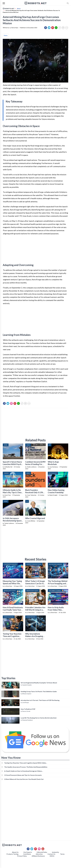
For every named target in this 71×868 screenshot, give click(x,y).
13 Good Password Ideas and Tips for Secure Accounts (23, 775)
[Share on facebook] (45, 27)
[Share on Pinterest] (52, 27)
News (5, 35)
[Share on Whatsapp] (56, 27)
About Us (15, 852)
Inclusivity (55, 852)
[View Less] (66, 27)
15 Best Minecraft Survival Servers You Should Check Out (24, 779)
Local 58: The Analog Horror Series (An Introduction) (38, 718)
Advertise (39, 854)
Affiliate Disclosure (38, 856)
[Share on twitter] (49, 27)
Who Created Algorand (35, 518)
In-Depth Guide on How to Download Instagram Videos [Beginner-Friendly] (23, 771)
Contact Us (51, 854)
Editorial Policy (42, 852)
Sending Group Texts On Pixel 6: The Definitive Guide (39, 691)
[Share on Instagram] (11, 403)
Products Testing (12, 854)
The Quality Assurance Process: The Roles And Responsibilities (25, 767)
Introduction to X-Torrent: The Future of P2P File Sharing (40, 700)
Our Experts (27, 852)
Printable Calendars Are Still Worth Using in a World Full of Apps (35, 609)
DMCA (52, 856)
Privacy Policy (22, 856)
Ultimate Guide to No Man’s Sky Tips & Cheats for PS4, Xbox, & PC (13, 492)
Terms (62, 854)
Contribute (27, 854)
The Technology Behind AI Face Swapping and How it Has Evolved (57, 583)
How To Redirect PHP (28, 709)
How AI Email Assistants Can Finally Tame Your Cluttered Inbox (13, 609)
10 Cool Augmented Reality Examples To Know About (39, 683)
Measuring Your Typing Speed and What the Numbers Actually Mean (13, 583)
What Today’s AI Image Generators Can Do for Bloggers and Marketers (35, 583)
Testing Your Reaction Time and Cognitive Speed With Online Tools (25, 763)
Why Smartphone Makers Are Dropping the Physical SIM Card (34, 636)
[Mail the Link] (63, 27)
